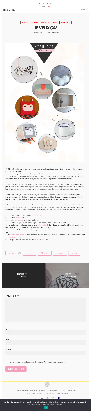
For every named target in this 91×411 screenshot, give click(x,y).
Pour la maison (49, 23)
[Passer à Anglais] (48, 7)
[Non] (88, 405)
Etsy (62, 222)
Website (8, 349)
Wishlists (65, 23)
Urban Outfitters (11, 237)
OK (46, 408)
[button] (85, 9)
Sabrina (20, 220)
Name (8, 329)
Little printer (42, 225)
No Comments (53, 33)
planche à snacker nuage (75, 230)
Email (8, 339)
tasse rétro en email (19, 235)
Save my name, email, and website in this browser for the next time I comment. (36, 362)
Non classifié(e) (29, 23)
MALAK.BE (65, 393)
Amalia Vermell (37, 215)
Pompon (19, 218)
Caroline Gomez (30, 230)
